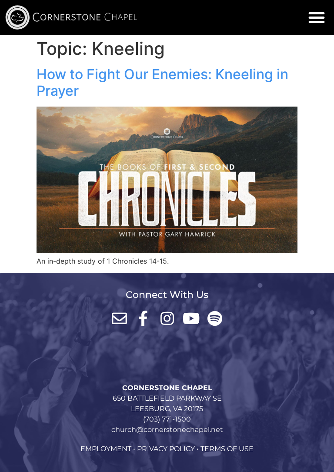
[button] (317, 17)
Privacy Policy (166, 449)
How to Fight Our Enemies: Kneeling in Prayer (162, 82)
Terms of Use (227, 449)
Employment (105, 449)
